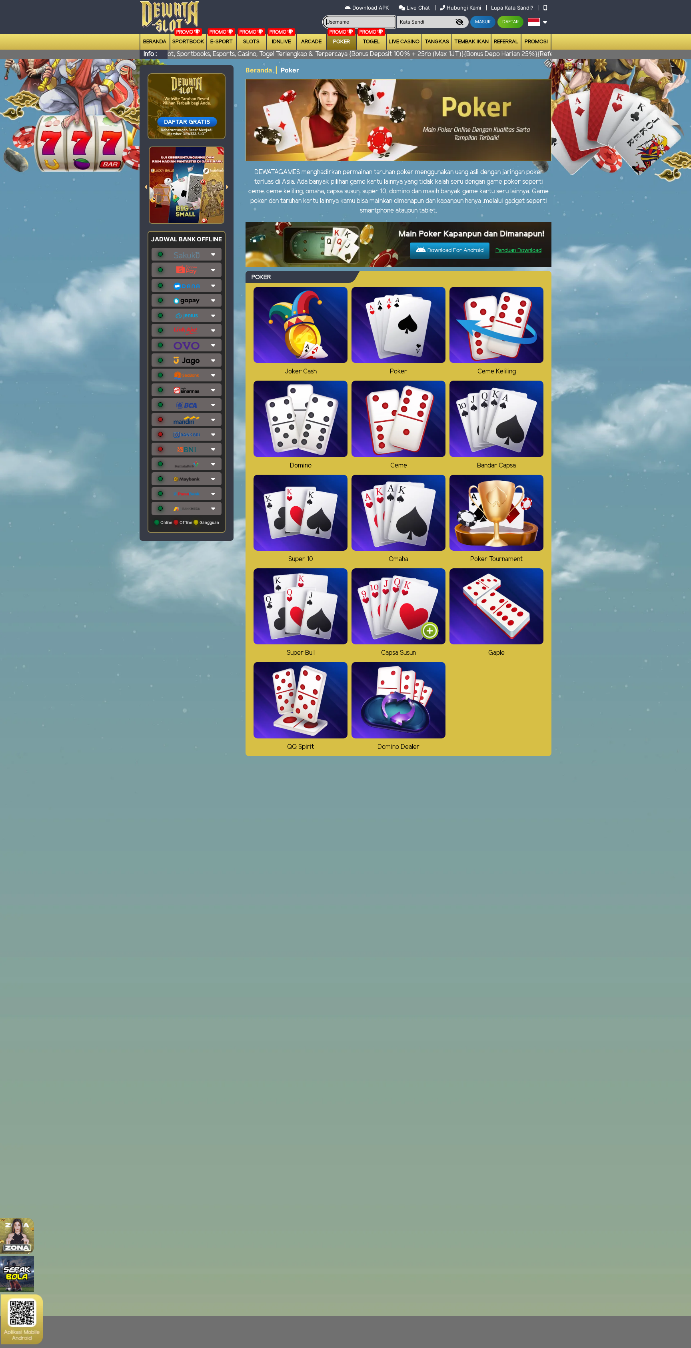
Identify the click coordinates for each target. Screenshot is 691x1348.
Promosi (536, 42)
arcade (311, 42)
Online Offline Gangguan (189, 522)
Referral (506, 42)
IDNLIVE (281, 42)
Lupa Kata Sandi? (513, 7)
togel (371, 42)
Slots (251, 42)
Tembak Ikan (471, 42)
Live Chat (417, 7)
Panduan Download (518, 250)
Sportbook (188, 42)
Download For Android (454, 250)
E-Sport (221, 42)
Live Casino (404, 42)
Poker (341, 42)
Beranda (154, 42)
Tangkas (437, 42)
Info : (150, 54)
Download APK (370, 7)
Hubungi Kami (464, 7)
